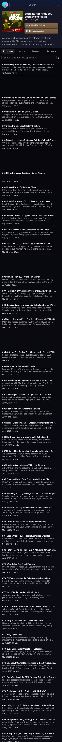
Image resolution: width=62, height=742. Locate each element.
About (22, 51)
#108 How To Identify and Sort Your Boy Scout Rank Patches (29, 97)
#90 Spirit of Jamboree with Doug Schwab (21, 408)
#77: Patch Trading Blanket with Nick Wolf (20, 592)
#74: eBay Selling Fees (12, 634)
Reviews (36, 51)
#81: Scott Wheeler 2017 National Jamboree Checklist (26, 536)
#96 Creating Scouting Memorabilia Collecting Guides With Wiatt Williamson (29, 305)
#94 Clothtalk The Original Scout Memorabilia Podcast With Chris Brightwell (29, 352)
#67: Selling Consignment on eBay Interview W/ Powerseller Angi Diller (29, 733)
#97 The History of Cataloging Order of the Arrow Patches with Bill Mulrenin (29, 291)
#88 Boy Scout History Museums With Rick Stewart (25, 437)
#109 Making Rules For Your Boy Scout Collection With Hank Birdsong (29, 64)
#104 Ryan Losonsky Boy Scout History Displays (23, 173)
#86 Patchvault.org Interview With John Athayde (23, 465)
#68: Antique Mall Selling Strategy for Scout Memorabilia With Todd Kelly (29, 719)
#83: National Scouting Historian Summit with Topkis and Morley (29, 507)
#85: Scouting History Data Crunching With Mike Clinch (26, 479)
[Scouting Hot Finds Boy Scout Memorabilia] (12, 23)
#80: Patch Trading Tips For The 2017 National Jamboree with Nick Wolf (29, 550)
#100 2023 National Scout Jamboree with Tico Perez (25, 229)
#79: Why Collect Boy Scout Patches (18, 564)
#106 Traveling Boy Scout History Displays (21, 126)
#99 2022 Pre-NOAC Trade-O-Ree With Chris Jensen (26, 243)
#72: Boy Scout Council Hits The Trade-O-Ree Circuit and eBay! (29, 663)
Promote (51, 51)
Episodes (8, 51)
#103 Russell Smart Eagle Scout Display (19, 187)
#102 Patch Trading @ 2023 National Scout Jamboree (26, 201)
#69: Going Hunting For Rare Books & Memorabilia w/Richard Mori (29, 705)
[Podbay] (5, 6)
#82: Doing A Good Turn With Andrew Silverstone (24, 521)
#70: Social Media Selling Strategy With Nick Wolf (24, 691)
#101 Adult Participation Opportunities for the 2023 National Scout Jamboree (29, 215)
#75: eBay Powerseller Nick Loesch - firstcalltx (22, 620)
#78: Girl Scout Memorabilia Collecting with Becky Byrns (26, 578)
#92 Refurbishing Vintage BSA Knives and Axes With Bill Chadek (29, 380)
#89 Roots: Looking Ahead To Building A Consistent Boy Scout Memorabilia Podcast (29, 423)
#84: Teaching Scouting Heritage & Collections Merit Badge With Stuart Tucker (29, 493)
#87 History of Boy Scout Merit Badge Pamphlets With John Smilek (29, 451)
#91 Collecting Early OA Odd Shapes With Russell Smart (27, 394)
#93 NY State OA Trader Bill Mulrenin (18, 366)
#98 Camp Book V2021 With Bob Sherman (21, 277)
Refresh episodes (36, 31)
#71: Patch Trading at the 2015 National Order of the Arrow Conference (29, 677)
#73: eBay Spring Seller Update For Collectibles (23, 649)
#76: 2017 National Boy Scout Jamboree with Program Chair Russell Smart (29, 606)
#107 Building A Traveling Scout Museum (20, 111)
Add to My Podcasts (37, 25)
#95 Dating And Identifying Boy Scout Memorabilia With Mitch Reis (29, 319)
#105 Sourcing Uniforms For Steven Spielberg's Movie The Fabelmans (29, 140)
